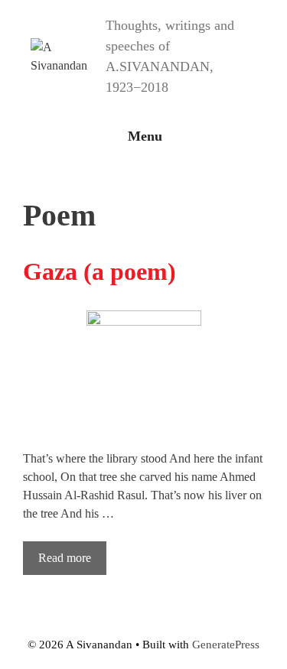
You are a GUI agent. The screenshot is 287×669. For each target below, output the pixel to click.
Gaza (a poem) (99, 271)
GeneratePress (225, 644)
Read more (64, 557)
